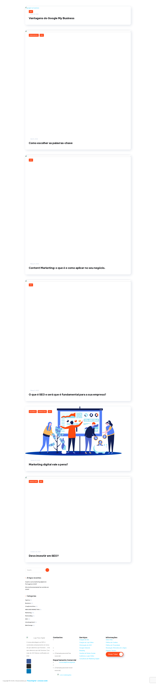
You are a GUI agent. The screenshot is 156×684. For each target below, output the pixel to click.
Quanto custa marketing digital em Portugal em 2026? (35, 583)
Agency (27, 600)
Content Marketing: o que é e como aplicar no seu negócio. (67, 267)
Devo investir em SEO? (44, 555)
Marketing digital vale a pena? (48, 464)
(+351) (60, 665)
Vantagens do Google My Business (51, 18)
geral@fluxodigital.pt (63, 648)
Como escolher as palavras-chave (51, 143)
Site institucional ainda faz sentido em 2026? (37, 588)
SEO (31, 11)
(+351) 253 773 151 (64, 650)
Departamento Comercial (64, 660)
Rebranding (34, 35)
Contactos (58, 637)
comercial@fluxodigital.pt (65, 662)
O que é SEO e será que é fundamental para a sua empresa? (67, 394)
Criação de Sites (30, 606)
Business (33, 411)
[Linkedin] (29, 671)
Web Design (28, 625)
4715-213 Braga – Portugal (63, 645)
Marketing (42, 411)
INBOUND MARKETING (32, 609)
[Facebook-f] (29, 661)
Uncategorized (29, 622)
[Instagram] (29, 666)
